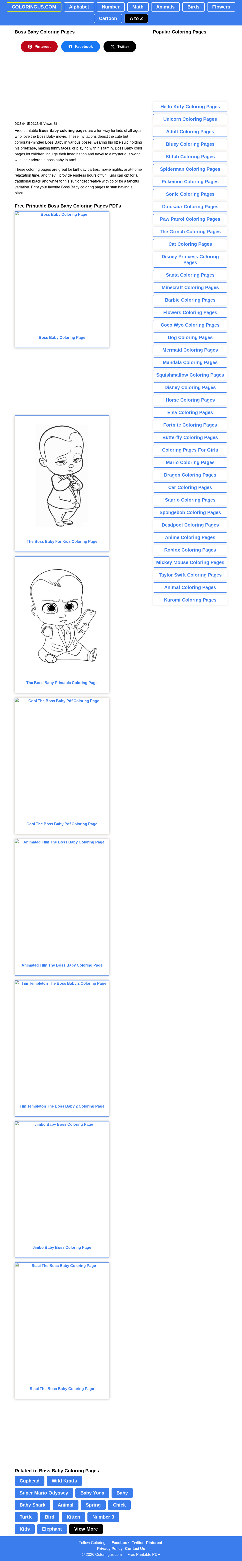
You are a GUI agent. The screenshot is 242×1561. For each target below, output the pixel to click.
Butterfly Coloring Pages (190, 437)
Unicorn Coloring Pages (190, 119)
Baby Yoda (92, 1492)
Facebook (84, 47)
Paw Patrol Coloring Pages (190, 219)
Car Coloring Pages (190, 487)
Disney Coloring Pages (190, 387)
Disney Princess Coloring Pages (190, 259)
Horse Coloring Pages (190, 400)
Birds (193, 6)
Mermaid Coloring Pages (190, 350)
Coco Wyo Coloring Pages (190, 325)
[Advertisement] (50, 90)
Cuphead (29, 1480)
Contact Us (135, 1549)
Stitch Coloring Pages (190, 156)
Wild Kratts (64, 1480)
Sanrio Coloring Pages (190, 499)
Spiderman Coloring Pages (190, 169)
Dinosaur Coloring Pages (190, 206)
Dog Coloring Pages (190, 337)
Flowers (221, 6)
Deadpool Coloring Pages (190, 524)
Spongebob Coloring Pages (190, 512)
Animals (165, 6)
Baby (122, 1492)
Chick (119, 1504)
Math (137, 6)
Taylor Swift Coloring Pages (190, 574)
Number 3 (103, 1516)
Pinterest (43, 47)
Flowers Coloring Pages (190, 312)
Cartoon (108, 18)
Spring (93, 1504)
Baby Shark (32, 1504)
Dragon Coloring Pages (190, 474)
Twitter (123, 47)
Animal (65, 1504)
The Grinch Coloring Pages (190, 231)
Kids (25, 1529)
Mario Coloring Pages (190, 462)
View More (86, 1529)
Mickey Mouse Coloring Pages (190, 562)
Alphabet (79, 6)
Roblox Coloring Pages (190, 549)
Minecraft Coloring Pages (190, 287)
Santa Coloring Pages (190, 275)
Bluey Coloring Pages (190, 144)
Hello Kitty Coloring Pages (190, 106)
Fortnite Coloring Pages (190, 425)
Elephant (52, 1529)
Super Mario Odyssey (44, 1492)
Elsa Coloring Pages (190, 412)
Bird (49, 1516)
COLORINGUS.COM (34, 6)
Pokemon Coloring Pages (190, 181)
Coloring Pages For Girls (190, 450)
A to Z (136, 18)
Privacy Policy (110, 1549)
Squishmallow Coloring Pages (190, 375)
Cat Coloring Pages (190, 244)
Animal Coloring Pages (190, 587)
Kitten (73, 1516)
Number (111, 6)
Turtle (26, 1516)
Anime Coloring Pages (190, 537)
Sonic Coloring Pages (190, 194)
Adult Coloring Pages (190, 131)
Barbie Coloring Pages (190, 300)
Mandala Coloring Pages (190, 362)
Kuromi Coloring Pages (190, 599)
